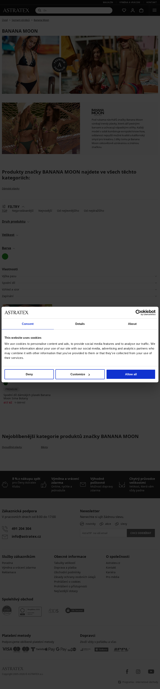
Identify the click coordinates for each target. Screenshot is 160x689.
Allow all (131, 374)
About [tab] (132, 323)
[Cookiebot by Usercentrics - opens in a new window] (138, 312)
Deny (29, 374)
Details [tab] (80, 323)
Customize (77, 374)
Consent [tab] (28, 323)
